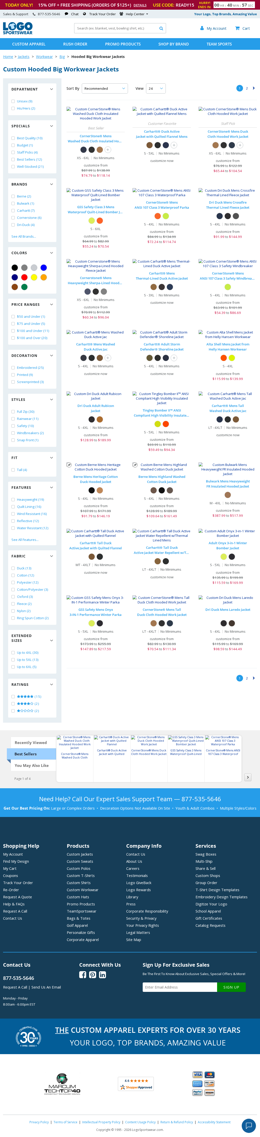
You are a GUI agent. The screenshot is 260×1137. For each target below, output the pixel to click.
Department (24, 89)
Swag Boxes (206, 854)
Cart (242, 28)
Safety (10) (25, 425)
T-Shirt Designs (217, 889)
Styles (18, 399)
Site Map (133, 939)
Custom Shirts (79, 882)
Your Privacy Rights (142, 925)
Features (21, 487)
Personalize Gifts (81, 932)
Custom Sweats (80, 861)
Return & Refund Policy (176, 1122)
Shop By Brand (173, 44)
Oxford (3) (25, 596)
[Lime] (91, 220)
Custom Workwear (83, 889)
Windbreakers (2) (30, 433)
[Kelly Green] (24, 287)
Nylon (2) (24, 611)
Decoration (24, 355)
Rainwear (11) (28, 418)
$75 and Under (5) (31, 323)
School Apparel (208, 911)
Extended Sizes (21, 638)
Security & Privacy (141, 918)
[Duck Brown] (99, 149)
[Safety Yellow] (165, 216)
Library (132, 896)
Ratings (20, 684)
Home (8, 56)
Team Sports (219, 44)
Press (131, 903)
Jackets (23, 56)
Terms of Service (65, 1122)
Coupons (10, 875)
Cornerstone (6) (29, 217)
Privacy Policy (39, 1122)
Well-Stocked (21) (30, 166)
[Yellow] (34, 277)
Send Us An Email (46, 987)
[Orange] (43, 277)
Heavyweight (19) (30, 499)
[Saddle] (99, 419)
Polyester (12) (28, 582)
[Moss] (149, 358)
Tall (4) (22, 469)
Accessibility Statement (214, 1122)
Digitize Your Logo (211, 903)
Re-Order (11, 889)
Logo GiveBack (138, 882)
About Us (134, 861)
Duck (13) (24, 568)
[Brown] (14, 287)
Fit (14, 457)
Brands (19, 184)
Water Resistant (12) (32, 528)
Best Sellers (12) (29, 159)
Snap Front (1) (28, 440)
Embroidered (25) (30, 367)
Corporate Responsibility (147, 911)
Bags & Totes (78, 918)
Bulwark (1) (25, 203)
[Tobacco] (232, 623)
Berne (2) (24, 196)
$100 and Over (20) (32, 338)
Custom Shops (208, 875)
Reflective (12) (28, 521)
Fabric (18, 556)
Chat (74, 14)
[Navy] (14, 277)
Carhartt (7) (26, 210)
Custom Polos (78, 868)
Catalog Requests (210, 925)
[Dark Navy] (165, 145)
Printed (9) (25, 374)
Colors (19, 252)
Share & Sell (206, 868)
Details (140, 5)
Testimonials (137, 875)
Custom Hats (78, 896)
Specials (20, 126)
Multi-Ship (204, 861)
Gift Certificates (209, 918)
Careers (132, 868)
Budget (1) (25, 145)
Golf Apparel (77, 925)
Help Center (135, 14)
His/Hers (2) (26, 108)
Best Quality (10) (30, 138)
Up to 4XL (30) (28, 652)
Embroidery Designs (222, 896)
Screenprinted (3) (30, 382)
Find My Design (16, 861)
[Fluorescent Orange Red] (165, 424)
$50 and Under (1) (31, 316)
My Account (13, 854)
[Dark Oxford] (236, 216)
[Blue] (43, 267)
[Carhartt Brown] (149, 145)
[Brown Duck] (99, 490)
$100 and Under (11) (33, 330)
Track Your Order (102, 14)
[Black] (14, 267)
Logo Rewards (138, 889)
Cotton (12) (25, 575)
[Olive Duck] (170, 490)
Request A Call (15, 911)
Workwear (44, 56)
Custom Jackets (80, 854)
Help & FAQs (14, 903)
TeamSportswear (81, 911)
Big (62, 56)
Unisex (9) (24, 101)
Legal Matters (138, 932)
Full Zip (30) (26, 411)
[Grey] (24, 267)
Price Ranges (25, 304)
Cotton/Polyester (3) (32, 589)
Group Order (206, 882)
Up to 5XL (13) (28, 659)
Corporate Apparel (83, 939)
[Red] (24, 277)
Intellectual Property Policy (101, 1122)
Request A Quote (17, 896)
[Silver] (34, 267)
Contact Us (12, 918)
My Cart (10, 868)
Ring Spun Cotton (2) (33, 618)
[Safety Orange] (157, 216)
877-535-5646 (49, 14)
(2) (36, 703)
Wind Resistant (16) (32, 513)
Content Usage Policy (140, 1122)
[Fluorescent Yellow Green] (157, 424)
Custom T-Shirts (81, 875)
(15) (38, 696)
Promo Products (123, 44)
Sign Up (231, 987)
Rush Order (75, 44)
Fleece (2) (24, 603)
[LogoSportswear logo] (17, 33)
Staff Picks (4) (27, 152)
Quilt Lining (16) (29, 506)
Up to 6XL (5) (27, 666)
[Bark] (153, 490)
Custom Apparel (28, 44)
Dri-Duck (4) (26, 224)
